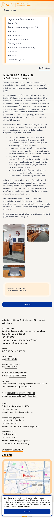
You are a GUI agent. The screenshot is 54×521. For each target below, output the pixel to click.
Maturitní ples (15, 35)
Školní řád (13, 23)
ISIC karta (12, 51)
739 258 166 (11, 366)
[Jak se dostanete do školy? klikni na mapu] (27, 477)
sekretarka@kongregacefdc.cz (23, 396)
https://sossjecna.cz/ (17, 372)
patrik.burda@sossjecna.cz (22, 412)
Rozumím (27, 511)
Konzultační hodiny (18, 39)
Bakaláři (12, 55)
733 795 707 (11, 409)
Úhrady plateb (15, 43)
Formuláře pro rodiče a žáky (22, 47)
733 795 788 (11, 423)
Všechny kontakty (12, 449)
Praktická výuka (16, 59)
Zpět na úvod (44, 68)
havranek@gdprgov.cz (19, 440)
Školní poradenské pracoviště (23, 27)
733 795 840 (11, 359)
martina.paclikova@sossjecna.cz (24, 426)
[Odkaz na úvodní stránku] (16, 5)
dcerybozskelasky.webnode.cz (21, 393)
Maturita (12, 31)
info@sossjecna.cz (17, 375)
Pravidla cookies (23, 506)
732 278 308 (11, 437)
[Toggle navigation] (48, 5)
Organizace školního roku (21, 19)
